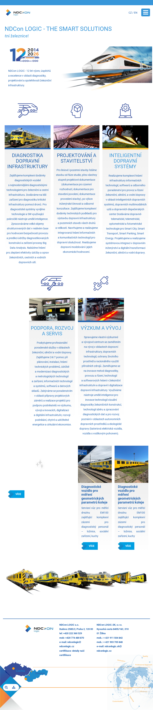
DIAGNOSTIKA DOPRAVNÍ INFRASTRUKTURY (27, 161)
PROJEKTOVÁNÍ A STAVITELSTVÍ (76, 158)
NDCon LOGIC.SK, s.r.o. (109, 624)
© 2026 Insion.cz (141, 691)
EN (135, 12)
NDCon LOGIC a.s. (69, 624)
